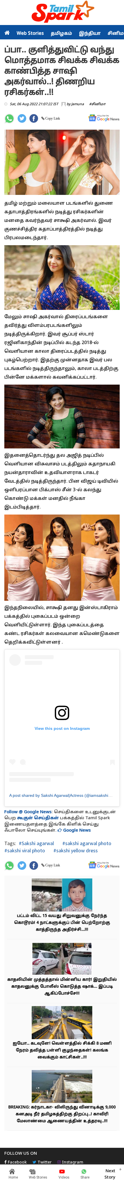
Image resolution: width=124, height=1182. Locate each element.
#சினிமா (97, 104)
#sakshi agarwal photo (86, 843)
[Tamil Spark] (62, 13)
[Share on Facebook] (33, 118)
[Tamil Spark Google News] (104, 118)
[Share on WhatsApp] (9, 119)
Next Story (109, 1174)
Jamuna (77, 104)
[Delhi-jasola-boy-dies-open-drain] (62, 895)
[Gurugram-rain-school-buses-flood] (62, 1023)
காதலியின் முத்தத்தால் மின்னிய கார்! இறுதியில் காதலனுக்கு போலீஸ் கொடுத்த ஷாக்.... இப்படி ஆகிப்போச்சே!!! (62, 986)
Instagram (72, 1162)
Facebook (17, 1162)
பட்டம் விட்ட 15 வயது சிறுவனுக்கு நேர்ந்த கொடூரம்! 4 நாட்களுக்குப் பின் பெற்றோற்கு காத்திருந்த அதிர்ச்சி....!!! (62, 923)
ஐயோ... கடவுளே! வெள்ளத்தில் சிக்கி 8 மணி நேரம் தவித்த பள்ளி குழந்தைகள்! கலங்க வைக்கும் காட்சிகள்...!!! (62, 1050)
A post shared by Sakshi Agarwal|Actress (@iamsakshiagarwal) (66, 795)
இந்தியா (90, 34)
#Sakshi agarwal (36, 843)
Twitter (44, 1162)
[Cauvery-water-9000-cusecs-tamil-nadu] (62, 1087)
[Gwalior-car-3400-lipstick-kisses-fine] (62, 959)
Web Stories (30, 34)
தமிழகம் (61, 34)
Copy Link (52, 118)
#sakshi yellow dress (75, 850)
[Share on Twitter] (22, 118)
